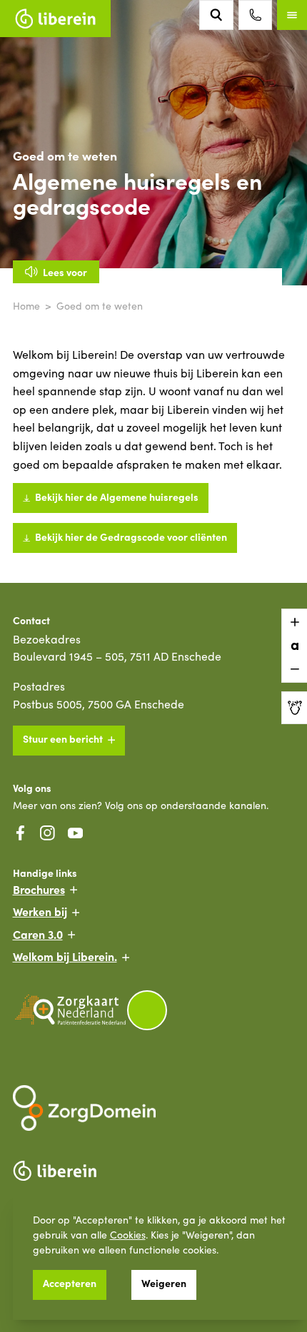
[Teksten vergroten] (294, 622)
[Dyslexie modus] (294, 707)
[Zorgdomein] (154, 1108)
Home (26, 305)
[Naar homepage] (55, 18)
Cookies (128, 1234)
